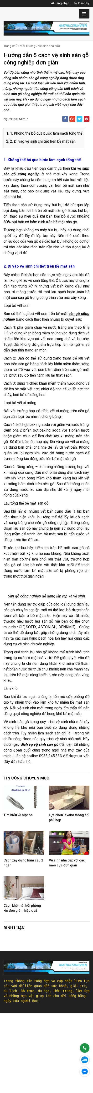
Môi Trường (28, 46)
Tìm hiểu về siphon (18, 815)
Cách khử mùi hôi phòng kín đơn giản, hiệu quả (22, 908)
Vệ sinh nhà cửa (49, 46)
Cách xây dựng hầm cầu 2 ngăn (23, 862)
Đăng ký (83, 3)
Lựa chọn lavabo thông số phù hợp (68, 817)
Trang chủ (10, 46)
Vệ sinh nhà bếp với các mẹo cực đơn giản (67, 862)
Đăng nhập (61, 3)
